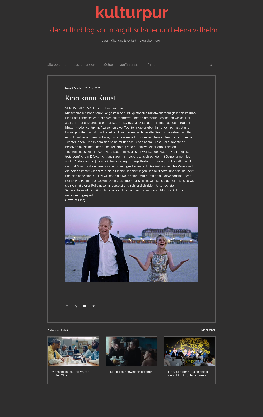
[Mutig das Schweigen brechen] (131, 351)
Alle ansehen (208, 329)
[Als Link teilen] (93, 306)
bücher (107, 64)
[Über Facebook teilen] (67, 306)
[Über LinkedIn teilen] (84, 306)
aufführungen (130, 64)
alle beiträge (56, 64)
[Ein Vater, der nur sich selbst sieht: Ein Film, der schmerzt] (189, 351)
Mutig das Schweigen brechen (131, 371)
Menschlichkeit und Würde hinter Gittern (70, 373)
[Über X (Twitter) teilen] (75, 306)
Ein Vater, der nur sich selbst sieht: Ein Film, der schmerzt (188, 373)
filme (151, 64)
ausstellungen (84, 64)
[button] (211, 64)
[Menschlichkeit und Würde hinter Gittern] (73, 351)
